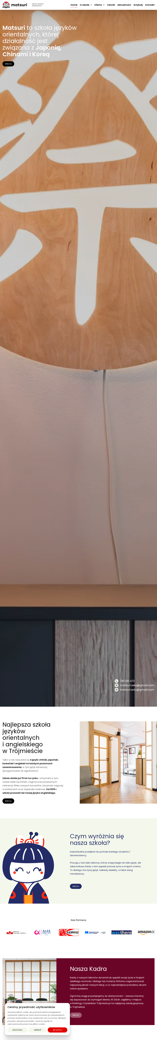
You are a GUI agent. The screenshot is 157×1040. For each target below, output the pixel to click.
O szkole (84, 4)
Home (74, 4)
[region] (37, 1019)
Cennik (111, 4)
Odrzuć (38, 1030)
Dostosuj (18, 1030)
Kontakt (150, 4)
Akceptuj (57, 1030)
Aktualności (124, 4)
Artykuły (138, 4)
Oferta (98, 4)
